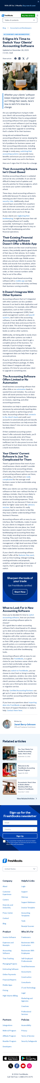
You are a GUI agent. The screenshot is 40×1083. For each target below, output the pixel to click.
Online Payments (9, 974)
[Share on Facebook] (15, 58)
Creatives (25, 1006)
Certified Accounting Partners (21, 690)
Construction (26, 977)
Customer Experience (7, 893)
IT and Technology (28, 988)
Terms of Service (27, 1036)
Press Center (8, 913)
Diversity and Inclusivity (8, 906)
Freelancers (26, 937)
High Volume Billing (10, 996)
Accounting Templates (25, 914)
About (5, 886)
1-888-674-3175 (26, 1077)
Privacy (24, 1030)
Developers (7, 1046)
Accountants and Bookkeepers (20, 28)
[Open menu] (37, 15)
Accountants (26, 972)
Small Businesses (28, 966)
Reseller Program (9, 1041)
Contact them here (14, 710)
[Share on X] (23, 58)
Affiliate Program (9, 1036)
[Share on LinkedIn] (19, 58)
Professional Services (26, 1012)
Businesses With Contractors (27, 943)
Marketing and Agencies (26, 999)
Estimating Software (10, 969)
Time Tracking (8, 958)
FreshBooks (18, 659)
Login (23, 886)
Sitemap (24, 897)
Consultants (26, 982)
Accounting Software (7, 951)
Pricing (5, 990)
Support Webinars (28, 902)
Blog (4, 28)
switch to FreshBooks (19, 670)
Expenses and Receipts (8, 943)
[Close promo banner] (38, 1)
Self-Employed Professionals (27, 959)
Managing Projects (10, 964)
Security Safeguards (29, 1041)
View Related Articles (25, 798)
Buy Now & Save (28, 15)
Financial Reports (9, 980)
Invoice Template (28, 907)
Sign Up (20, 835)
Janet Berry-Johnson (25, 724)
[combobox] (20, 21)
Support (24, 892)
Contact (6, 918)
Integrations (7, 1025)
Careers (6, 900)
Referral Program (9, 1030)
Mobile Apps (7, 985)
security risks (8, 201)
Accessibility (26, 1025)
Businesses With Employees (27, 951)
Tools (23, 921)
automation (21, 389)
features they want (26, 555)
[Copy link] (27, 58)
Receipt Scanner (27, 926)
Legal (23, 993)
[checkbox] (4, 841)
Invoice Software (9, 937)
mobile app (20, 281)
